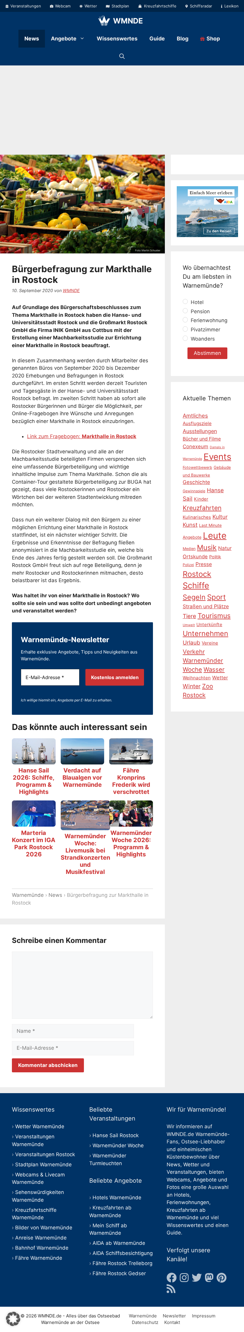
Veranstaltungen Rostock (45, 1154)
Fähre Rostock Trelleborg (122, 1263)
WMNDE (128, 20)
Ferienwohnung (208, 321)
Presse (203, 564)
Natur (225, 548)
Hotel (196, 302)
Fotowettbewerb (197, 467)
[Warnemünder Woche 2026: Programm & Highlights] (131, 823)
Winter (192, 686)
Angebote (63, 38)
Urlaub (191, 642)
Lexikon (231, 6)
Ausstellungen (200, 431)
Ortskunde (195, 557)
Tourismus (214, 616)
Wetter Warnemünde (39, 1126)
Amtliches (195, 415)
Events (217, 457)
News (31, 38)
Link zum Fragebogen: (81, 436)
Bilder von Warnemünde (43, 1228)
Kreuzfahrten (202, 508)
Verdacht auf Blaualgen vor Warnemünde (82, 777)
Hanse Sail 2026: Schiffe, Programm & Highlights (33, 781)
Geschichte (196, 482)
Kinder (201, 499)
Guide (157, 38)
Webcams (178, 1180)
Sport (216, 597)
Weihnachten (197, 678)
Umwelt (189, 625)
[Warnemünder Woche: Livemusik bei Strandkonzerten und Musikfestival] (85, 826)
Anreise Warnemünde (41, 1238)
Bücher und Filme (202, 439)
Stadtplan (119, 6)
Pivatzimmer (204, 330)
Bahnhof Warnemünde (41, 1248)
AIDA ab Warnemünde (119, 1243)
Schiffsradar (200, 6)
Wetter (90, 6)
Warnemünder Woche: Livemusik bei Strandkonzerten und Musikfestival (85, 854)
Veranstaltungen (25, 6)
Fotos (173, 1187)
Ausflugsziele (197, 423)
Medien (189, 548)
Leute (214, 535)
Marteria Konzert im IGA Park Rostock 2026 (33, 843)
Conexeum (195, 446)
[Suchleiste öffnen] (122, 56)
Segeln (194, 597)
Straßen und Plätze (206, 606)
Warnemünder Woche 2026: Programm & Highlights (131, 843)
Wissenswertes (117, 38)
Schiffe (196, 585)
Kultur (220, 516)
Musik (207, 547)
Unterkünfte (209, 624)
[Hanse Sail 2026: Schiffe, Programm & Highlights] (34, 760)
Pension (199, 311)
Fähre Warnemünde (38, 1258)
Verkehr (194, 651)
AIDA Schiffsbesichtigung (123, 1253)
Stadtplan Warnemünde (43, 1165)
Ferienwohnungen (188, 1202)
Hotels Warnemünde (117, 1198)
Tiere (189, 616)
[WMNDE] (104, 21)
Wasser (214, 669)
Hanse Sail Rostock (116, 1135)
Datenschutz (145, 1322)
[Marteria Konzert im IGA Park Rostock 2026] (34, 823)
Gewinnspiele (194, 491)
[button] (13, 1319)
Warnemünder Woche (118, 1145)
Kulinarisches (197, 517)
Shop (212, 38)
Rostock (197, 574)
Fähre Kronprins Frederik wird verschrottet (131, 781)
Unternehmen (205, 633)
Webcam (62, 6)
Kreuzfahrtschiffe (159, 6)
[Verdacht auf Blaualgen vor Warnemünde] (82, 760)
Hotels (182, 1195)
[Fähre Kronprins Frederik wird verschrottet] (131, 760)
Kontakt (172, 1322)
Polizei (188, 564)
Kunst (190, 524)
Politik (215, 556)
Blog (182, 38)
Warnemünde (28, 895)
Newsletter (174, 1316)
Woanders (202, 339)
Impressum (203, 1316)
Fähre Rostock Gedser (119, 1273)
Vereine (210, 643)
